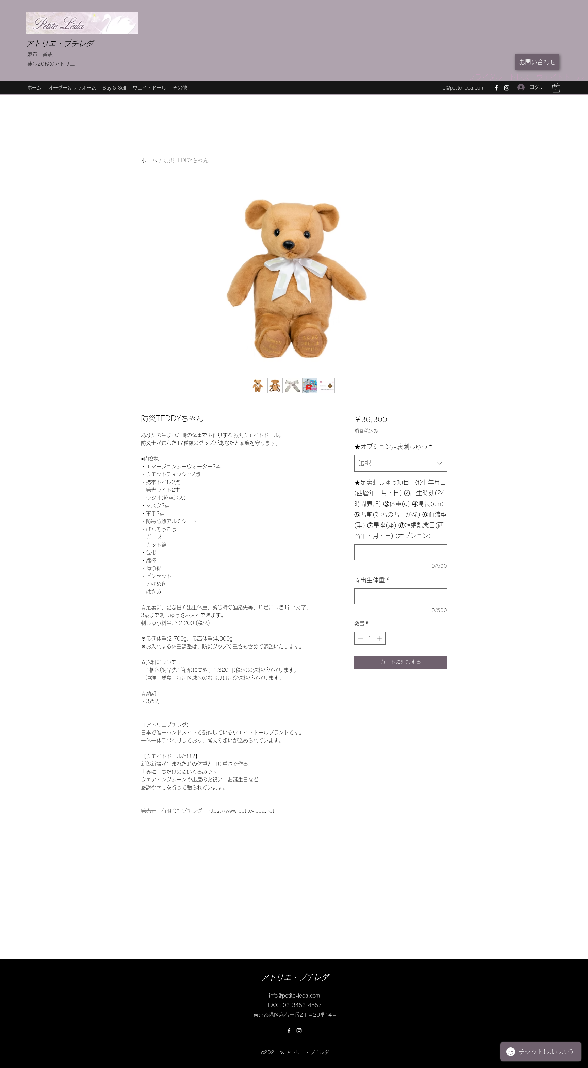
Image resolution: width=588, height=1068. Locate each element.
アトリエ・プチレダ (59, 43)
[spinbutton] (369, 638)
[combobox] (400, 463)
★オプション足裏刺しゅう (393, 446)
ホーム (149, 160)
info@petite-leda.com (461, 87)
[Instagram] (506, 87)
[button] (556, 88)
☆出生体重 (371, 580)
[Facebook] (496, 87)
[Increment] (380, 638)
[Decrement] (359, 638)
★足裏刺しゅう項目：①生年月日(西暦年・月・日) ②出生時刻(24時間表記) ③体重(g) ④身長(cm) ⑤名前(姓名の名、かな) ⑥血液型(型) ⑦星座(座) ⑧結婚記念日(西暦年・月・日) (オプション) (400, 509)
